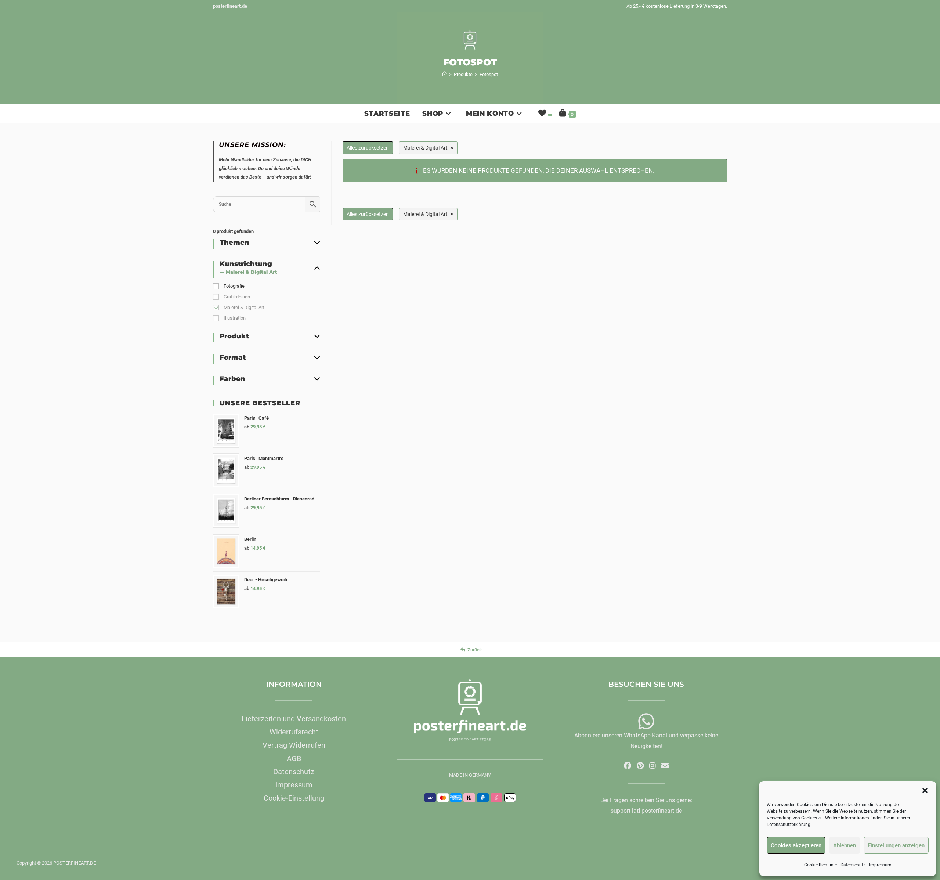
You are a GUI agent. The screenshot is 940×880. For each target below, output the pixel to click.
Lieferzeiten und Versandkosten (294, 718)
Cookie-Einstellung (294, 798)
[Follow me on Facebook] (627, 765)
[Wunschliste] (544, 113)
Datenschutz (852, 865)
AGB (294, 758)
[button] (925, 790)
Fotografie (234, 286)
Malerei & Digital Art (244, 307)
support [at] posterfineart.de (646, 810)
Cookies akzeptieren (796, 845)
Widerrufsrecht (294, 732)
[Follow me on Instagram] (652, 765)
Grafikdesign (237, 296)
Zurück (474, 650)
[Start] (444, 74)
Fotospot (489, 74)
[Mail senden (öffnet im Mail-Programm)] (665, 765)
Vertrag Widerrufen (294, 745)
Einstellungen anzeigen (896, 845)
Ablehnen (844, 845)
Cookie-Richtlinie (820, 865)
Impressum (880, 865)
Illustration (235, 318)
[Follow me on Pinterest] (640, 765)
